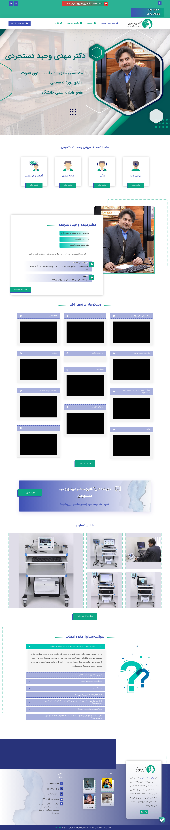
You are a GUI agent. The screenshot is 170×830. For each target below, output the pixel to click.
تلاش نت (58, 827)
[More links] (49, 20)
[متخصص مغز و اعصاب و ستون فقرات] (144, 24)
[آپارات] (11, 3)
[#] (146, 812)
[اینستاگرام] (16, 3)
